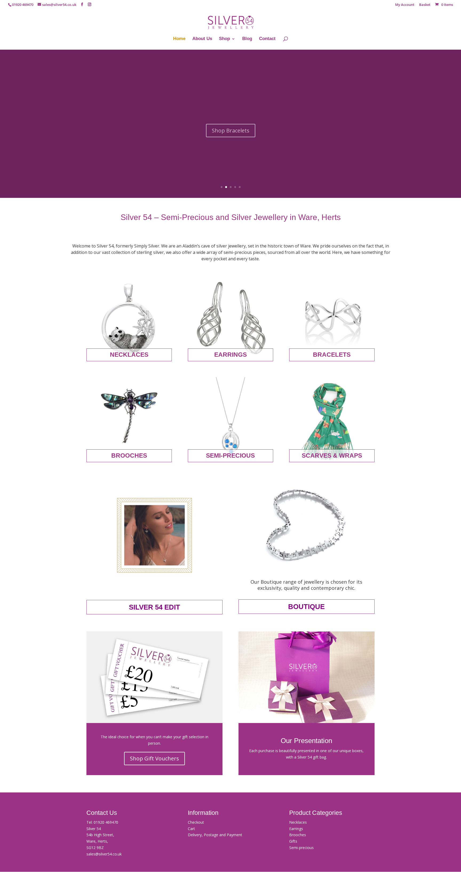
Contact (267, 39)
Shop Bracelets (230, 125)
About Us (202, 39)
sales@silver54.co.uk (104, 854)
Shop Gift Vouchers (154, 758)
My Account (404, 5)
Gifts (293, 841)
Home (179, 39)
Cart (191, 828)
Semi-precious (301, 847)
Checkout (196, 822)
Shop (224, 39)
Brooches (297, 834)
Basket (424, 5)
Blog (247, 39)
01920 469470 (106, 822)
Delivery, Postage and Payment (215, 834)
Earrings (296, 828)
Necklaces (298, 822)
